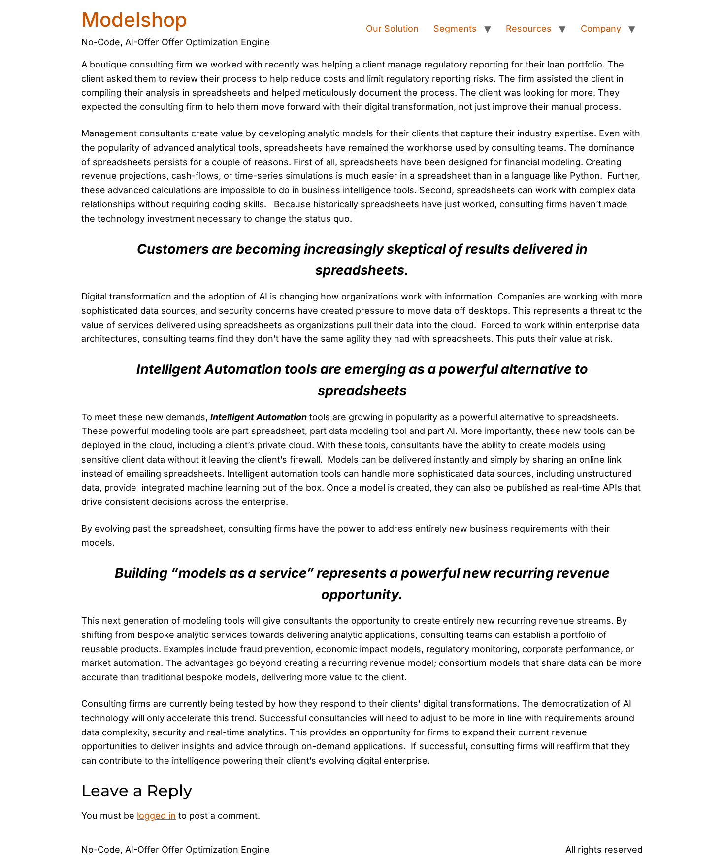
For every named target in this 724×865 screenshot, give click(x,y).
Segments (455, 28)
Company (601, 28)
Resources (529, 28)
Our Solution (392, 28)
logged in (156, 815)
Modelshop (134, 19)
